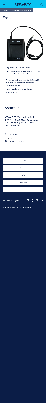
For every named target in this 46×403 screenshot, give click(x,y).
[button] (21, 10)
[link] (7, 10)
